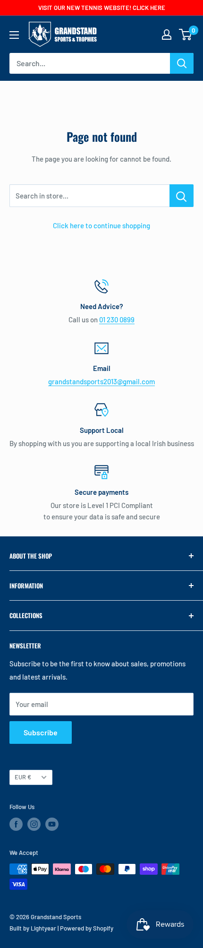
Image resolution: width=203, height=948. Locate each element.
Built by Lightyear (32, 928)
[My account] (166, 34)
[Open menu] (14, 35)
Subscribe (41, 732)
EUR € (23, 777)
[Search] (182, 63)
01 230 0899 (117, 319)
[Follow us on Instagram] (34, 824)
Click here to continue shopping (101, 225)
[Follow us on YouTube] (52, 824)
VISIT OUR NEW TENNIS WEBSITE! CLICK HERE (101, 7)
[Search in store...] (181, 195)
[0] (186, 34)
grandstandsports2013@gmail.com (101, 381)
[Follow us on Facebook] (16, 824)
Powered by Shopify (86, 928)
